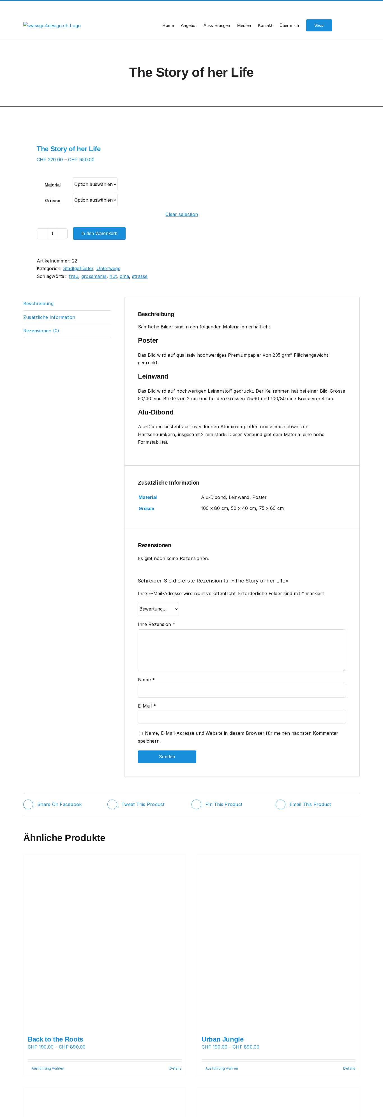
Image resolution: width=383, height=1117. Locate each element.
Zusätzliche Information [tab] (49, 317)
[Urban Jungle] (278, 942)
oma (124, 276)
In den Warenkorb (99, 233)
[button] (351, 25)
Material (53, 185)
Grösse (52, 200)
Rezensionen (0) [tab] (41, 330)
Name (146, 679)
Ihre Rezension (156, 624)
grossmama (94, 276)
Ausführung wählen (48, 1068)
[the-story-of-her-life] (104, 127)
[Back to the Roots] (105, 942)
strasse (140, 276)
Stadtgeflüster (78, 268)
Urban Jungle (223, 1039)
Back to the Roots (55, 1039)
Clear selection (181, 214)
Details (175, 1068)
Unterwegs (108, 268)
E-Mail (147, 706)
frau (73, 276)
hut (113, 276)
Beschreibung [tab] (38, 303)
